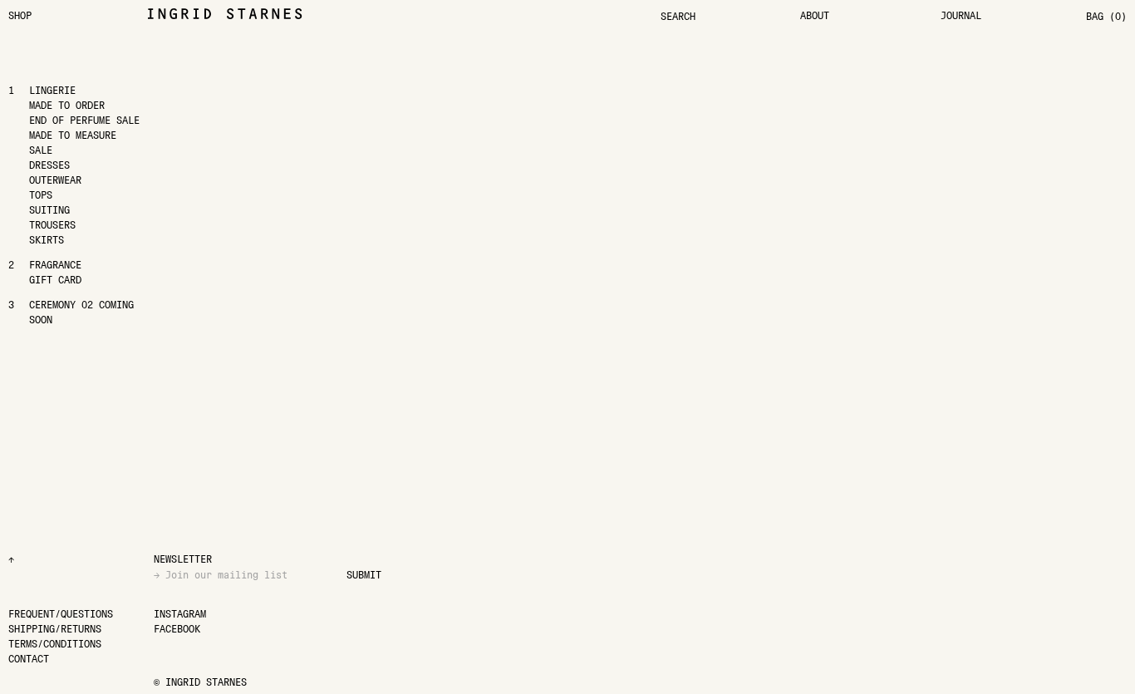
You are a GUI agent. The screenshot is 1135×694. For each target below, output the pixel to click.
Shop (20, 15)
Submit (363, 575)
